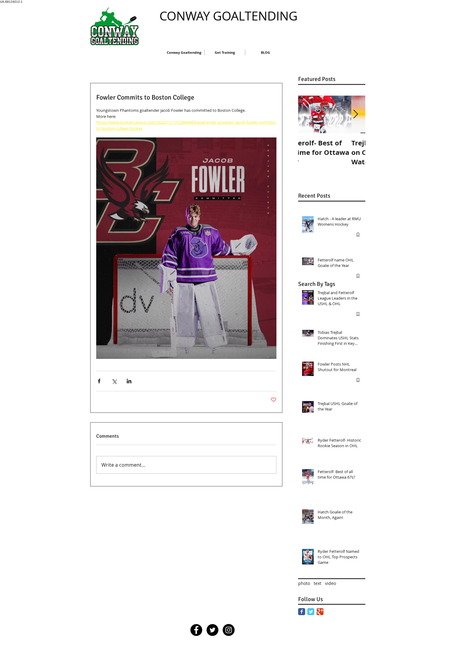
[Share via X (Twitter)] (114, 381)
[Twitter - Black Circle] (212, 630)
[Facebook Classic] (301, 611)
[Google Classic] (319, 611)
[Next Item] (355, 114)
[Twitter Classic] (310, 611)
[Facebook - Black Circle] (196, 630)
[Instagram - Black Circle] (229, 630)
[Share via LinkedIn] (129, 381)
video (330, 583)
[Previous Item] (308, 114)
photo (304, 583)
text (317, 583)
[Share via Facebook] (99, 381)
